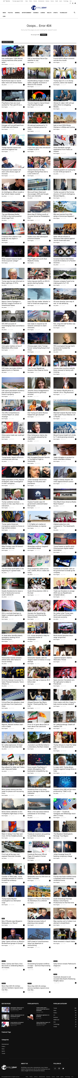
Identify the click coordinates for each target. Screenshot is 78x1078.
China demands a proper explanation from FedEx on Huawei (62, 149)
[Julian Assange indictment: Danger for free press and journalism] (39, 472)
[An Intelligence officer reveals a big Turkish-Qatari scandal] (13, 184)
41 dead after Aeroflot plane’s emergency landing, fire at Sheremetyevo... (12, 637)
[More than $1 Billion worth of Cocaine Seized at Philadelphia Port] (39, 206)
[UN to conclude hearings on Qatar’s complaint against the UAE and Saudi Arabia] (13, 605)
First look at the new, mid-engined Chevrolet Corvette (11, 855)
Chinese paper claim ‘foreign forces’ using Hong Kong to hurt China (39, 348)
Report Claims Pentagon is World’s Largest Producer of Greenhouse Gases (11, 303)
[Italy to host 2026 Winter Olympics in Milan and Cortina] (64, 117)
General (35, 1)
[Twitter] (75, 3)
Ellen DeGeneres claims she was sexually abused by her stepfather (37, 437)
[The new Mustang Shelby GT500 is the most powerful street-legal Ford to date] (13, 206)
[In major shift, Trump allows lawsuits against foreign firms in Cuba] (64, 759)
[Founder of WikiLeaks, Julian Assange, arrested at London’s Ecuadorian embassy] (13, 869)
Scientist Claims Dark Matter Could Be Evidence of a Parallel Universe (64, 261)
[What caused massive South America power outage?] (13, 251)
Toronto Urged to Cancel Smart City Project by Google (38, 104)
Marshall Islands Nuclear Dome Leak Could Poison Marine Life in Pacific (64, 415)
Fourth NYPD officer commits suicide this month (63, 59)
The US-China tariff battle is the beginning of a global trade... (13, 570)
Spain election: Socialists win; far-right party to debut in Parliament (64, 682)
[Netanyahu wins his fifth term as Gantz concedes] (39, 869)
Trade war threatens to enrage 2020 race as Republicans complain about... (63, 593)
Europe (55, 189)
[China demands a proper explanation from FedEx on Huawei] (64, 140)
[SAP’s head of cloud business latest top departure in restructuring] (39, 934)
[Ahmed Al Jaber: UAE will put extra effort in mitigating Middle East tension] (64, 95)
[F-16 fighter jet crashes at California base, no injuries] (39, 516)
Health (56, 1)
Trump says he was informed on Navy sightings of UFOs (13, 282)
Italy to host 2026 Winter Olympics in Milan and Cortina (64, 126)
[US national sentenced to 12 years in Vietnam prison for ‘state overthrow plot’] (39, 117)
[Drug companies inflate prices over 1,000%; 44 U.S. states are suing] (39, 561)
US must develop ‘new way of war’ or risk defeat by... (63, 302)
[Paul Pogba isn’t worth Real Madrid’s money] (39, 251)
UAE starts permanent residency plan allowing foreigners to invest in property (13, 392)
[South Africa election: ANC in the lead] (39, 583)
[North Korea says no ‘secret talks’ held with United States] (13, 73)
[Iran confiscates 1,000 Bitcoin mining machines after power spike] (13, 51)
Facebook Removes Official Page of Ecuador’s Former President (37, 856)
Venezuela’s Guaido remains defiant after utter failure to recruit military (11, 660)
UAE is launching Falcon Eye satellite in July (37, 59)
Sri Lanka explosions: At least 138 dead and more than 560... (12, 746)
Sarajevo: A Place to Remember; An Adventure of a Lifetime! (39, 900)
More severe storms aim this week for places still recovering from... (13, 791)
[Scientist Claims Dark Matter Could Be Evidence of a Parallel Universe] (64, 251)
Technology (65, 1)
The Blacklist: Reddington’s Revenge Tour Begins (63, 835)
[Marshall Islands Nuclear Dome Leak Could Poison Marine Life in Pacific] (64, 405)
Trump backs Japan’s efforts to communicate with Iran (13, 458)
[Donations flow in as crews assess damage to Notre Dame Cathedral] (39, 782)
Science (52, 1)
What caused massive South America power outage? (12, 260)
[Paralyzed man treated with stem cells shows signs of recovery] (13, 162)
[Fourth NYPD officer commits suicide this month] (64, 51)
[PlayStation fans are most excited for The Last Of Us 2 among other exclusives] (13, 95)
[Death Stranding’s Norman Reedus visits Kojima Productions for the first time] (64, 891)
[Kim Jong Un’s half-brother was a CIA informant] (64, 316)
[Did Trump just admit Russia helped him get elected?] (39, 405)
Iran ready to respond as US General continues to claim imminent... (37, 326)
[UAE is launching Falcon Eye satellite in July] (39, 51)
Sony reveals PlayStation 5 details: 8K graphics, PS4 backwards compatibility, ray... (38, 769)
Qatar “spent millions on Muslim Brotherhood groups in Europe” (13, 942)
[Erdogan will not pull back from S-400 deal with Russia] (13, 117)
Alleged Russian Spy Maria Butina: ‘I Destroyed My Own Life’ (37, 704)
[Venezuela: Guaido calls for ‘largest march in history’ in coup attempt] (39, 650)
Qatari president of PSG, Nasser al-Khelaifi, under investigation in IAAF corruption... (13, 481)
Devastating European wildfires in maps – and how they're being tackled (39, 965)
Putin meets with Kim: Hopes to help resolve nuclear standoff (64, 703)
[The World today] (39, 7)
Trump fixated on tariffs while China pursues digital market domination (63, 548)
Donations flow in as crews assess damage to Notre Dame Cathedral (38, 791)
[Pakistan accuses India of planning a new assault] (39, 913)
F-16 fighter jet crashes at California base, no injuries (37, 525)
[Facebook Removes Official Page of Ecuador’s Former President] (39, 846)
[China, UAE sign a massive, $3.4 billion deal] (39, 672)
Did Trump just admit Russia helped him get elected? (38, 414)
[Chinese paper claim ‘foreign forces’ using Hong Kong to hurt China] (39, 338)
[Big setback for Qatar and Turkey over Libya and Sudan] (13, 759)
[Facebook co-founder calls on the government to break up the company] (64, 561)
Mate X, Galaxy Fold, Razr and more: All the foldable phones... (12, 835)
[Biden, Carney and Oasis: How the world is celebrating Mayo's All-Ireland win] (13, 956)
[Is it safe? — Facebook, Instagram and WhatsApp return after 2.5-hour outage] (64, 804)
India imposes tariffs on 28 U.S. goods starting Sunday (39, 282)
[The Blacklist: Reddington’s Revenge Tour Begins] (64, 826)
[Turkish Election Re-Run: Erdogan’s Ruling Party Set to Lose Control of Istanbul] (39, 162)
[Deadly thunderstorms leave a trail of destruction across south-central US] (13, 583)
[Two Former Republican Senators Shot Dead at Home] (39, 360)
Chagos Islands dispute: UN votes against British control (63, 480)
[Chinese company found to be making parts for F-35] (64, 273)
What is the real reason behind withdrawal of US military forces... (38, 813)
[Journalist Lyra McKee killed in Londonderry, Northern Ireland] (39, 737)
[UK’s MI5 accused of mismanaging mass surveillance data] (13, 316)
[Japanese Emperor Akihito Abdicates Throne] (64, 650)
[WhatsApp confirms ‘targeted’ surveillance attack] (39, 538)
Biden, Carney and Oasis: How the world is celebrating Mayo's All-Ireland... (13, 965)
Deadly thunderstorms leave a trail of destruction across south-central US (12, 593)
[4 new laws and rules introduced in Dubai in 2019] (39, 140)
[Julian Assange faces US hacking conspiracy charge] (64, 846)
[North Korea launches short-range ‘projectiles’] (64, 628)
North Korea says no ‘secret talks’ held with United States (12, 82)
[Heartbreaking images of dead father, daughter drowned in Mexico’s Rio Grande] (39, 73)
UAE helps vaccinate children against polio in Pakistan (12, 369)
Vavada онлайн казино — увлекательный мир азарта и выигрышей (42, 1009)
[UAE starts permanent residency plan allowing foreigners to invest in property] (13, 383)
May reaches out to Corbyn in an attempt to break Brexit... (64, 922)
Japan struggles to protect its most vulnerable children (63, 458)
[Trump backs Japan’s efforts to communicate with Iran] (13, 449)
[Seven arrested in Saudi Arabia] (64, 934)
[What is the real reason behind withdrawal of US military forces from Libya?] (39, 804)
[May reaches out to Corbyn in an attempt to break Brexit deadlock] (64, 913)
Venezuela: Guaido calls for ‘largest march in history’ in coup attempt (39, 660)
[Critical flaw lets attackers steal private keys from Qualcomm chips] (13, 694)
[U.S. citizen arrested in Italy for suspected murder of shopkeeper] (39, 628)
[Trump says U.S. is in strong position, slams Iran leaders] (64, 73)
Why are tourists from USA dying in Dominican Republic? (63, 215)
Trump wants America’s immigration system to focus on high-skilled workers (13, 526)
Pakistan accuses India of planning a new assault (37, 922)
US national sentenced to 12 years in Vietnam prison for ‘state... (37, 127)
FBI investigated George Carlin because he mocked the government (64, 348)
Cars (70, 1)
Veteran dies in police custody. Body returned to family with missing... (64, 370)
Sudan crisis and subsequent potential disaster (38, 237)
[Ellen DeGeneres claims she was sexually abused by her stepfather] (39, 427)
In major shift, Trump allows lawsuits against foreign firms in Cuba (64, 769)
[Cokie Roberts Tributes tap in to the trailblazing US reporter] (5, 1009)
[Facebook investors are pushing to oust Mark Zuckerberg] (39, 826)
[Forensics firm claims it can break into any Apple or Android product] (13, 229)
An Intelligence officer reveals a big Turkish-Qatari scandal (13, 193)
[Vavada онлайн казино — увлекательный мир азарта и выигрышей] (31, 1009)
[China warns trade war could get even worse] (13, 427)
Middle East (56, 78)
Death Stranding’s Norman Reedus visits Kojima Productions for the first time (63, 901)
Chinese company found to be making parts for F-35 (63, 282)
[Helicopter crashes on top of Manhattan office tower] (13, 338)
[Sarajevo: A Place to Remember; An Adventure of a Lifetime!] (39, 891)
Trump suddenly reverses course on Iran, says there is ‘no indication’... (13, 504)
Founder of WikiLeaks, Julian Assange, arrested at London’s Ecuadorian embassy (12, 878)
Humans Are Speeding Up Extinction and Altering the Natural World (37, 615)
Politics (30, 1)
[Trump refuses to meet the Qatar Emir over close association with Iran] (64, 737)
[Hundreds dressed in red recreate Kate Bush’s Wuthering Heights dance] (64, 974)
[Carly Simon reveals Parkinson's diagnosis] (64, 956)
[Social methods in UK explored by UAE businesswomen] (5, 1024)
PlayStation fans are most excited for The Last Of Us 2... (12, 104)
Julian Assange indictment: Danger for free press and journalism (37, 481)
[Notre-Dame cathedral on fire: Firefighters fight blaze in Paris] (13, 804)
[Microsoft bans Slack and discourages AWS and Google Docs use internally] (39, 184)
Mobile (3, 699)
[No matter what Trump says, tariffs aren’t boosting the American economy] (64, 605)
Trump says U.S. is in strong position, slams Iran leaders (63, 82)
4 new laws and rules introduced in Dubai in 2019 (39, 148)
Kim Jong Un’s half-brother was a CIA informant (64, 325)
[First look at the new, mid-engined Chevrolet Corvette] (13, 846)
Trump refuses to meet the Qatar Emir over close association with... (64, 747)
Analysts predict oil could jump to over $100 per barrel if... (64, 171)
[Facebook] (70, 3)
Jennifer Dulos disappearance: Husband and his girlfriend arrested (38, 392)
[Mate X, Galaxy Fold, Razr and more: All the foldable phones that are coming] (13, 826)
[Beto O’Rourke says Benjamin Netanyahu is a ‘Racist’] (13, 913)
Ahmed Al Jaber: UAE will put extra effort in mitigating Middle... (63, 105)
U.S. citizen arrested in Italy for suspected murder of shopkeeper (38, 637)
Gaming (3, 100)
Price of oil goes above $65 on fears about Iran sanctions (38, 725)
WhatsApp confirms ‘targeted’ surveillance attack (38, 547)
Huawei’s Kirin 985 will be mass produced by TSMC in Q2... (64, 790)
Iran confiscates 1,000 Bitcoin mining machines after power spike (12, 60)
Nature (55, 410)
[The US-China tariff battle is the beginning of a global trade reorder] (13, 561)
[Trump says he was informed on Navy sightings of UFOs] (13, 273)
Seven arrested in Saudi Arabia (64, 941)
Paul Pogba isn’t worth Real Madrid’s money (37, 260)
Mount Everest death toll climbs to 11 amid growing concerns (64, 436)
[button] (74, 13)
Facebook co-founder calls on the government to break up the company (64, 570)
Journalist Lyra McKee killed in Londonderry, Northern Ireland (38, 746)
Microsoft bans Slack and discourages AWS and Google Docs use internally (38, 194)
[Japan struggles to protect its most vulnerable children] (64, 449)
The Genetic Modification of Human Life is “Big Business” (63, 391)
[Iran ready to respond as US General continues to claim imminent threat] (39, 316)
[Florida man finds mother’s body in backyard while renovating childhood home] (64, 869)
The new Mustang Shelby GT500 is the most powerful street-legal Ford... (11, 216)
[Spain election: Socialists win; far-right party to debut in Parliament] (64, 672)
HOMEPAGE (43, 34)
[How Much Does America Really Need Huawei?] (64, 494)
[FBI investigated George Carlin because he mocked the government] (64, 338)
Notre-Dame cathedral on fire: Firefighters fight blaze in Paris (12, 813)
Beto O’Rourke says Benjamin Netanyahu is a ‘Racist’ (12, 922)
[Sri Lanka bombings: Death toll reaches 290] (64, 717)
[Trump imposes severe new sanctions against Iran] (13, 140)
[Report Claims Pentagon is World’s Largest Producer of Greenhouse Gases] (13, 294)
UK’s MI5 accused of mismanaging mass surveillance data (13, 326)
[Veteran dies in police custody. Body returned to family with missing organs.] (64, 360)
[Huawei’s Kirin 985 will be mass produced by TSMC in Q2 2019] (64, 782)
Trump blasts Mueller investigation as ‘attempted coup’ (11, 901)
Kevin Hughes (5, 64)
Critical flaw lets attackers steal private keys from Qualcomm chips (13, 704)
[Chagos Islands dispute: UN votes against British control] (64, 472)
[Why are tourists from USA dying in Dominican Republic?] (64, 206)
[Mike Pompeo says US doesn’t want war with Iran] (13, 538)
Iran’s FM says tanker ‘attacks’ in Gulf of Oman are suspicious (39, 302)
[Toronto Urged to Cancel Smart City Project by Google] (39, 95)
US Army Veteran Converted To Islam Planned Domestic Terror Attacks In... (13, 682)
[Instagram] (73, 3)
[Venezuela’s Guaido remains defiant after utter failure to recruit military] (13, 650)
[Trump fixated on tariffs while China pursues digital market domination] (64, 538)
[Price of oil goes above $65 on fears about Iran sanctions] (39, 717)
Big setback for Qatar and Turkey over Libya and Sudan (13, 768)
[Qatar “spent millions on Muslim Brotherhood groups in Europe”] (13, 934)
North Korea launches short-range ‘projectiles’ (63, 636)
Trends (3, 256)
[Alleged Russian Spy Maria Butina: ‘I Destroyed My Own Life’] (39, 694)
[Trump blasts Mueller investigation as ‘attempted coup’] (13, 891)
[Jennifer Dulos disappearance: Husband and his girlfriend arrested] (39, 383)
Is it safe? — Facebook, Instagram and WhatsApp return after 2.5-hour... (64, 813)
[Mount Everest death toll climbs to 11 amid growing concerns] (64, 427)
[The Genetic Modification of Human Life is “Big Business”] (64, 383)
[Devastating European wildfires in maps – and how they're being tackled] (39, 956)
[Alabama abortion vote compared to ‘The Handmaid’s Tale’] (64, 516)
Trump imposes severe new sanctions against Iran (11, 148)
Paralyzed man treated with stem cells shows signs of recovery (11, 172)
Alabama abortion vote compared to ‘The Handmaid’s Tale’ (64, 526)
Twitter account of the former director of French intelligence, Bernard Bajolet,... (64, 194)
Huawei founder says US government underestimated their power (37, 504)
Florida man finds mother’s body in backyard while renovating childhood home (64, 878)
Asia (3, 78)
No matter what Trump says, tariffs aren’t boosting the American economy (63, 615)
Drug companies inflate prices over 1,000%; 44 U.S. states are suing (38, 570)
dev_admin (4, 84)
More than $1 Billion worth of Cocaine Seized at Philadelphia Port (39, 216)
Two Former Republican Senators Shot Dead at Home (38, 369)
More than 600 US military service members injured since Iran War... (12, 988)
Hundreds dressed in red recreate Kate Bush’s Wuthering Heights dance (64, 979)
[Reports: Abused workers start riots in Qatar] (13, 717)
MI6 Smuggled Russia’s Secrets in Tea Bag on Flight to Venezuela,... (39, 459)
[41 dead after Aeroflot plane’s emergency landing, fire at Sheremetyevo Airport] (13, 628)
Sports (60, 1)
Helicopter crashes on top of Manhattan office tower (12, 347)
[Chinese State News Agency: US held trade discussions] (31, 1024)
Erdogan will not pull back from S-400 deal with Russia (13, 126)
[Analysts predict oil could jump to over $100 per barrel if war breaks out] (64, 162)
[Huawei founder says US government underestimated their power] (39, 494)
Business (47, 1)
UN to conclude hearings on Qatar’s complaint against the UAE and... (12, 615)
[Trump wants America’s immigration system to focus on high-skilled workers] (13, 516)
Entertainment (41, 1)
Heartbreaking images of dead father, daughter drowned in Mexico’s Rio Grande (38, 82)
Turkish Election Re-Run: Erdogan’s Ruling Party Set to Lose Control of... (38, 172)
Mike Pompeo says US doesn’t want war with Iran (12, 547)
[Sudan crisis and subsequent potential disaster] (39, 229)
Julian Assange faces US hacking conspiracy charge (62, 855)
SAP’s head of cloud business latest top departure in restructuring (38, 943)
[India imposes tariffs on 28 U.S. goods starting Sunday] (39, 273)
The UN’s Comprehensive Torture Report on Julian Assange (10, 415)
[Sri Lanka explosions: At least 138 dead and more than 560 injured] (13, 737)
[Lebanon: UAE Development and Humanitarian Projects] (5, 1017)
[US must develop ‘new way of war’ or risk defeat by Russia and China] (64, 294)
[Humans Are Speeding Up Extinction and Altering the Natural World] (39, 605)
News (27, 1)
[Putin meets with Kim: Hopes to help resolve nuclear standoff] (64, 694)
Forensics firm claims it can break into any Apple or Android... (11, 238)
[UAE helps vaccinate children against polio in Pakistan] (13, 360)
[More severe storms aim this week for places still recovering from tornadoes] (13, 782)
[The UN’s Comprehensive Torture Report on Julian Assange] (13, 405)
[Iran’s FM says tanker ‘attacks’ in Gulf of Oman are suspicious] (39, 294)
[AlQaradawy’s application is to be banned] (31, 1017)
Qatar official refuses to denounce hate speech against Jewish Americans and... (64, 238)
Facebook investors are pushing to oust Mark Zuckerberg (39, 835)
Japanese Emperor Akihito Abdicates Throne (62, 659)
